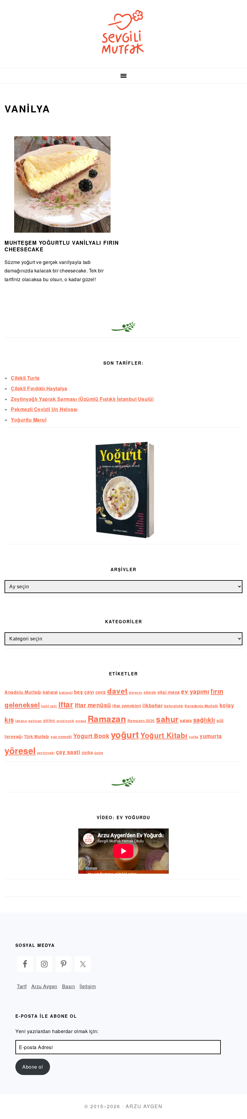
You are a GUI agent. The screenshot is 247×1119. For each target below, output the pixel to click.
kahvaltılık (173, 706)
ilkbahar (152, 705)
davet (117, 691)
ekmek (150, 692)
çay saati (68, 752)
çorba (87, 752)
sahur (167, 719)
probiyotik (65, 720)
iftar (65, 704)
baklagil (66, 692)
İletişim (88, 986)
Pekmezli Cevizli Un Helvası (44, 409)
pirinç (49, 720)
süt (220, 720)
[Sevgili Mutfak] (123, 60)
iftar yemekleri (126, 706)
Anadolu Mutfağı (23, 692)
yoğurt (125, 734)
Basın (68, 986)
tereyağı (14, 736)
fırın (217, 691)
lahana (21, 720)
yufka (194, 736)
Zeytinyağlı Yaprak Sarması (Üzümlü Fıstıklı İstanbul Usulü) (82, 398)
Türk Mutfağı (36, 736)
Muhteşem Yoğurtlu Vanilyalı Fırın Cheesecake (62, 246)
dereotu (135, 692)
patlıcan (35, 720)
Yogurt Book (91, 735)
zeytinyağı (46, 752)
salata (186, 720)
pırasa (81, 720)
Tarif (22, 986)
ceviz (100, 692)
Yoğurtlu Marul (28, 419)
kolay (227, 705)
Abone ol (32, 1066)
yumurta (211, 736)
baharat (50, 692)
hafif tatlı (49, 706)
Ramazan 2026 (141, 720)
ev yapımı (195, 691)
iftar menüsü (93, 705)
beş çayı (84, 691)
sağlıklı (204, 719)
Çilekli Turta (25, 377)
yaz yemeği (61, 736)
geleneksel (22, 704)
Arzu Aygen (44, 986)
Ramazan (107, 718)
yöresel (20, 750)
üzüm (98, 752)
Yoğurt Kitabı (164, 735)
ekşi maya (169, 692)
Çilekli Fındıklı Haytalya (39, 388)
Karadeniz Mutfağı (201, 706)
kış (9, 719)
